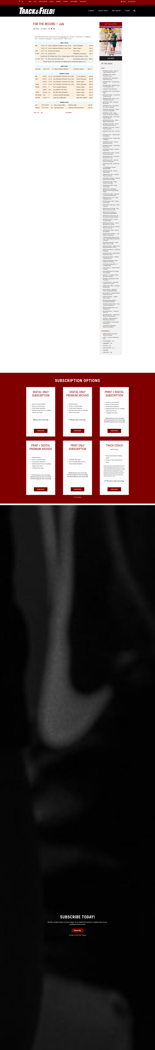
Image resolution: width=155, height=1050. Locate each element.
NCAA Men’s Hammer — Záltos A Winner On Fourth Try (110, 142)
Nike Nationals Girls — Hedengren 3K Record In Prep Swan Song (111, 315)
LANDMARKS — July (107, 343)
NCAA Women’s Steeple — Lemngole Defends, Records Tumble (111, 179)
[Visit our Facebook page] (19, 1)
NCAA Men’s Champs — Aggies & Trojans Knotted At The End (110, 71)
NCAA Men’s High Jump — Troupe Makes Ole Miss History (110, 121)
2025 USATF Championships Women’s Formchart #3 (109, 326)
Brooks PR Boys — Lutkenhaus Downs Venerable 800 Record (110, 290)
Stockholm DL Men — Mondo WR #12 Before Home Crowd (111, 254)
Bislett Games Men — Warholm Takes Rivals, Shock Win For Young (111, 246)
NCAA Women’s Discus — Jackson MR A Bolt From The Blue (111, 223)
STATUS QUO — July (107, 352)
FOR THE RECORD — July (108, 347)
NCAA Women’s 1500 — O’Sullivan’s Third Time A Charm (111, 175)
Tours (127, 11)
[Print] (54, 29)
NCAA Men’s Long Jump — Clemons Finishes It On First (111, 128)
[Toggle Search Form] (134, 11)
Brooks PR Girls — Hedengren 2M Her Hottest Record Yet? (111, 293)
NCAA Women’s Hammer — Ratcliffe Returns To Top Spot (111, 227)
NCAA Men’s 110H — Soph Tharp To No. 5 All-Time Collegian (111, 106)
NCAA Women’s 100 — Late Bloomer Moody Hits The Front (111, 157)
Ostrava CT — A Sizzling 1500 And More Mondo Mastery (111, 275)
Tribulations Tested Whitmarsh (110, 89)
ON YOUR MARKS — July (108, 341)
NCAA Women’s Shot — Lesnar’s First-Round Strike (110, 220)
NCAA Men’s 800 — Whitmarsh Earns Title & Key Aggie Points (111, 86)
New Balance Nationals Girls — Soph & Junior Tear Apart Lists (111, 304)
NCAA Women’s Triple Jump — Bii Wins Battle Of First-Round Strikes (110, 216)
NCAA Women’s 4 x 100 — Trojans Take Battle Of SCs (110, 198)
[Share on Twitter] (51, 29)
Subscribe (40, 431)
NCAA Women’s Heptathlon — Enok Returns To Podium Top (111, 234)
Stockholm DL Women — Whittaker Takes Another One (111, 257)
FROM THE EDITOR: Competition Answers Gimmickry (110, 334)
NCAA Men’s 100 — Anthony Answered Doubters (109, 75)
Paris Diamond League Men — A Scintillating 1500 (110, 264)
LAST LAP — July (38, 112)
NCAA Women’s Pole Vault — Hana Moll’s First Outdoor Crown (111, 209)
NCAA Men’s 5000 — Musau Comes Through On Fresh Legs (111, 99)
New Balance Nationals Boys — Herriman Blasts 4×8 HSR (110, 301)
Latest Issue (103, 11)
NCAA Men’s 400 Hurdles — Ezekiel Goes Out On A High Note (111, 110)
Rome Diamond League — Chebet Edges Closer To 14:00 (110, 243)
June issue (63, 37)
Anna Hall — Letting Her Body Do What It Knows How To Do (110, 319)
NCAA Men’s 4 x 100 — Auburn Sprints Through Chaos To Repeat (110, 113)
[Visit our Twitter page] (22, 1)
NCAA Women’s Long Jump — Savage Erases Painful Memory (110, 212)
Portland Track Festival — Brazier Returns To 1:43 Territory (110, 261)
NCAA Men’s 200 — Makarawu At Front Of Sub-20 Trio (110, 79)
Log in (84, 935)
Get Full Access (111, 24)
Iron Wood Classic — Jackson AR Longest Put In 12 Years (110, 283)
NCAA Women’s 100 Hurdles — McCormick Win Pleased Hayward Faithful (110, 190)
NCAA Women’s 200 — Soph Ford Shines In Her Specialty (110, 160)
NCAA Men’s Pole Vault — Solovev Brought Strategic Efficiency (111, 124)
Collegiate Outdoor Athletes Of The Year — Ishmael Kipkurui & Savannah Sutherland (111, 239)
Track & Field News (37, 10)
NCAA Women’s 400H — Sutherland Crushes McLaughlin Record (111, 194)
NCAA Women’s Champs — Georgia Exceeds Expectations (111, 153)
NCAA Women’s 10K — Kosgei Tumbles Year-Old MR (110, 182)
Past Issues (116, 11)
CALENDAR (68, 112)
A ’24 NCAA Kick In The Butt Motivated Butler (109, 168)
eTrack (91, 11)
